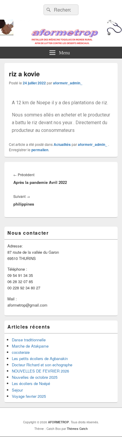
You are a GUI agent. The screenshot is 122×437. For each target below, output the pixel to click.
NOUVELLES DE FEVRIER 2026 (40, 371)
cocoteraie (21, 352)
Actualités (62, 144)
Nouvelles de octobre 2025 (34, 377)
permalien (39, 149)
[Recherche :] (61, 9)
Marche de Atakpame (30, 346)
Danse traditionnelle (29, 340)
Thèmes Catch (77, 429)
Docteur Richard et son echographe (42, 364)
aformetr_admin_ (67, 83)
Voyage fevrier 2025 (29, 396)
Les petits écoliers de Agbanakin (40, 358)
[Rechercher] (48, 9)
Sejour (17, 390)
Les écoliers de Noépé (31, 383)
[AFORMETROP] (61, 44)
